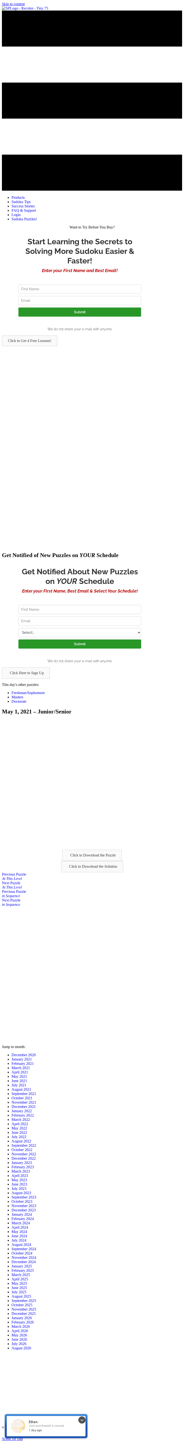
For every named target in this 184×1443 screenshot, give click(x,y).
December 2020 (24, 1055)
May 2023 (19, 1180)
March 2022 (21, 1120)
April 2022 (20, 1124)
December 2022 (24, 1158)
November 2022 (24, 1154)
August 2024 (21, 1245)
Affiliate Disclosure (123, 1435)
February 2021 (23, 1063)
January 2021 (22, 1059)
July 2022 (19, 1137)
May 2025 (19, 1283)
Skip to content (13, 4)
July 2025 (19, 1292)
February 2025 (23, 1270)
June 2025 (19, 1288)
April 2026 (20, 1331)
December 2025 (24, 1314)
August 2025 (21, 1296)
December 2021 (24, 1107)
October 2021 (22, 1098)
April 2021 (20, 1072)
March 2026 (21, 1326)
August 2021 (21, 1089)
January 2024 (22, 1214)
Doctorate (19, 701)
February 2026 (23, 1322)
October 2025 (22, 1305)
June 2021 (19, 1081)
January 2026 (22, 1318)
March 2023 (21, 1171)
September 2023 (24, 1197)
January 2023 (22, 1163)
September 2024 (24, 1249)
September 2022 (24, 1145)
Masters (17, 697)
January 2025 (22, 1266)
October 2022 (22, 1150)
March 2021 (21, 1068)
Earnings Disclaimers (150, 1435)
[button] (29, 341)
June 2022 (19, 1132)
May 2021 (19, 1076)
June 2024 (19, 1236)
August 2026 (21, 1348)
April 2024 (20, 1227)
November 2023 (24, 1206)
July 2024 (19, 1240)
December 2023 (24, 1210)
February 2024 (23, 1219)
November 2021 (24, 1102)
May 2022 (19, 1128)
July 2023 (19, 1188)
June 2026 (19, 1339)
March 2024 (21, 1223)
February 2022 (23, 1115)
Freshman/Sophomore (28, 693)
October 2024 (22, 1253)
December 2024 (24, 1262)
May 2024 (19, 1232)
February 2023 (23, 1167)
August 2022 (21, 1141)
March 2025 (21, 1275)
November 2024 (24, 1257)
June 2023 (19, 1184)
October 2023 (22, 1201)
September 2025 (24, 1301)
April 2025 (20, 1279)
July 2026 (19, 1344)
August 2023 (21, 1193)
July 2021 (19, 1085)
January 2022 (22, 1111)
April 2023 (20, 1176)
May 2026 (19, 1335)
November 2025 (24, 1309)
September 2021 (24, 1094)
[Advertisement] (92, 379)
